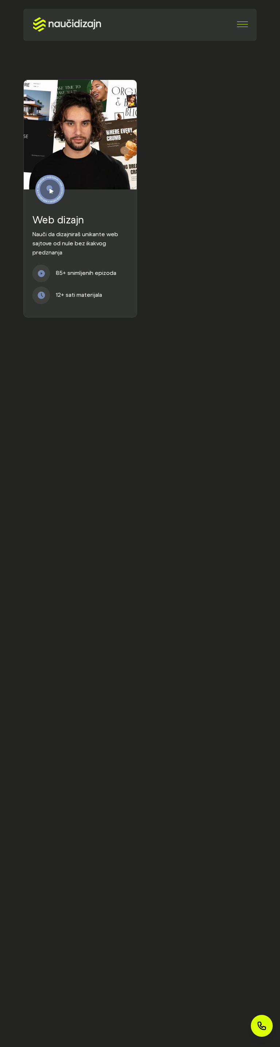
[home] (67, 24)
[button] (242, 24)
